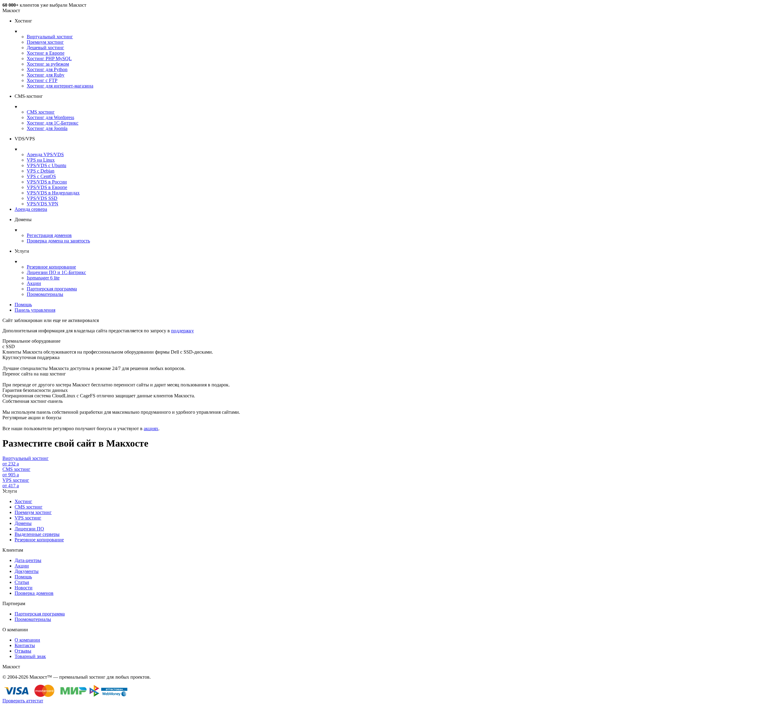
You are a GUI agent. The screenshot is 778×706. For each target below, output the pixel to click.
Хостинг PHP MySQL (49, 58)
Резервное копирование (51, 266)
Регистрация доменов (49, 235)
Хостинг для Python (47, 69)
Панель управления (35, 310)
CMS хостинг (41, 112)
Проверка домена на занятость (58, 240)
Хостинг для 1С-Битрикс (52, 122)
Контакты (25, 645)
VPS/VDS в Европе (47, 187)
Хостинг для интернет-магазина (60, 85)
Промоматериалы (45, 294)
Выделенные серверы (37, 534)
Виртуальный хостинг (50, 36)
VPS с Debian (40, 170)
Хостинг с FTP (42, 80)
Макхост (11, 10)
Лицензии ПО (29, 528)
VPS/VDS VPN (42, 203)
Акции (34, 283)
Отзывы (23, 650)
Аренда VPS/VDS (45, 154)
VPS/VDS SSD (42, 198)
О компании (27, 640)
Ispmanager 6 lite (43, 277)
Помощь (23, 304)
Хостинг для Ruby (45, 74)
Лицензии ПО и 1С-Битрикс (56, 272)
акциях (151, 428)
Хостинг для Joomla (47, 128)
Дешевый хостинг (45, 47)
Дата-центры (28, 560)
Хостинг (23, 501)
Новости (24, 587)
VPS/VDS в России (47, 181)
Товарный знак (30, 656)
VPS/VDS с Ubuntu (46, 165)
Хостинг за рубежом (48, 64)
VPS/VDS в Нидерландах (53, 192)
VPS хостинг (28, 517)
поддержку (182, 330)
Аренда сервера (31, 209)
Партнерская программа (52, 288)
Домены (23, 523)
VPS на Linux (41, 160)
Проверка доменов (34, 593)
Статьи (22, 582)
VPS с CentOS (41, 176)
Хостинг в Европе (45, 53)
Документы (27, 571)
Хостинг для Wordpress (50, 117)
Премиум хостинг (45, 42)
